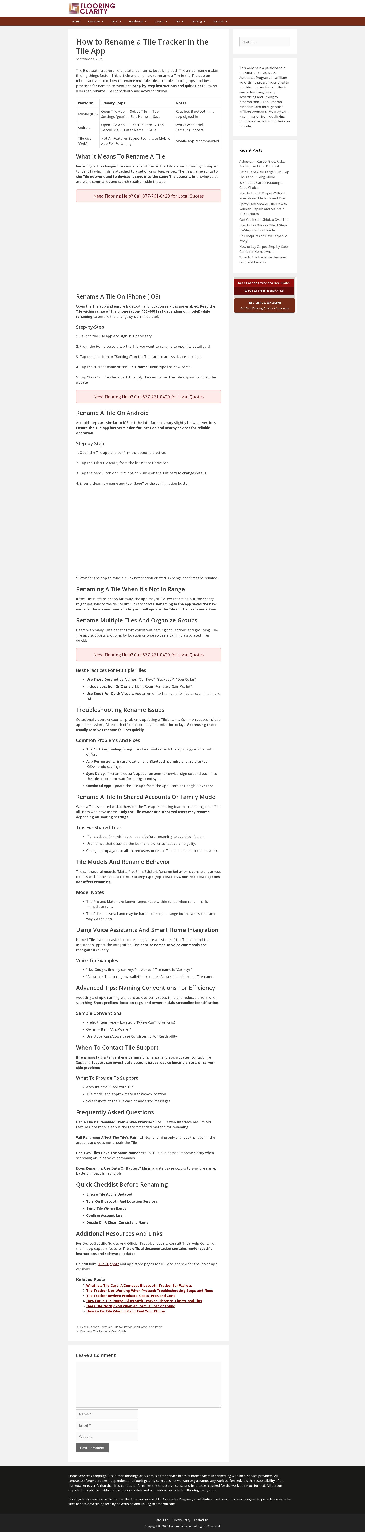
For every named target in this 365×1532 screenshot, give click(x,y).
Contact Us (201, 1520)
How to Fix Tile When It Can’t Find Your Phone (125, 1311)
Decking (197, 21)
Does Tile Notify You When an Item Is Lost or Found (130, 1306)
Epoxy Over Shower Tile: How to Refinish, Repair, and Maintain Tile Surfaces (263, 209)
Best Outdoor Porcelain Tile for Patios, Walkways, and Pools (121, 1327)
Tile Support (108, 1264)
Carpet (159, 21)
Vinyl (114, 21)
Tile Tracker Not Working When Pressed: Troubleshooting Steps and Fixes (149, 1290)
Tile (177, 21)
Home (76, 21)
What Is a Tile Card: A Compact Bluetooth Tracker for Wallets (139, 1285)
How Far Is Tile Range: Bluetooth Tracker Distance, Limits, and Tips (144, 1301)
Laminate (94, 21)
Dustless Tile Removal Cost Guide (103, 1331)
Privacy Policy (181, 1520)
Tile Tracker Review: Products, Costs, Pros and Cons (130, 1295)
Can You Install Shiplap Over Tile (263, 219)
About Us (162, 1520)
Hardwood (136, 21)
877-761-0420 (156, 196)
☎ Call (264, 305)
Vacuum (218, 21)
